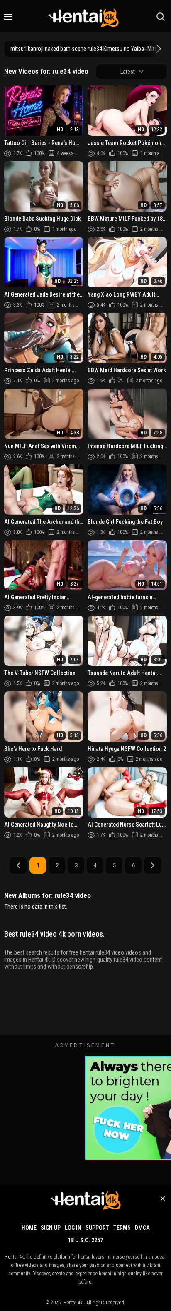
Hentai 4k (73, 1303)
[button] (158, 49)
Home (29, 1227)
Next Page (152, 865)
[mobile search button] (160, 16)
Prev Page (18, 865)
